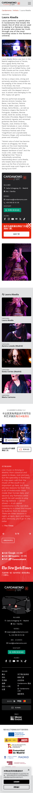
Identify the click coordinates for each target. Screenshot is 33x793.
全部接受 (16, 782)
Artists (16, 10)
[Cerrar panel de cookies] (28, 770)
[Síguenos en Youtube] (12, 219)
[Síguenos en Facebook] (5, 219)
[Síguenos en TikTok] (24, 219)
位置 (3, 689)
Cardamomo (6, 10)
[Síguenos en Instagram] (9, 219)
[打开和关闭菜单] (30, 3)
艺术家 (4, 680)
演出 (3, 677)
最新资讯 (20, 694)
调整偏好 (16, 787)
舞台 (3, 674)
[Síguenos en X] (20, 219)
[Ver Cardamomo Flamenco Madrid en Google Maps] (16, 605)
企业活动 (20, 680)
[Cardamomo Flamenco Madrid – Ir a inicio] (6, 4)
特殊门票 (20, 677)
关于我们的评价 (23, 674)
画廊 (3, 683)
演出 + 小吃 (6, 686)
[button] (30, 533)
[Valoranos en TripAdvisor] (16, 219)
